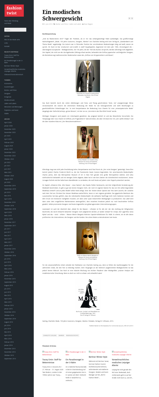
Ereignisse (7, 97)
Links (6, 43)
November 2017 (10, 222)
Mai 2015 (7, 295)
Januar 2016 (8, 275)
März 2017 (8, 242)
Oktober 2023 (9, 159)
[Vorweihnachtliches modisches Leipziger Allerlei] (122, 353)
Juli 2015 (7, 289)
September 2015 (10, 282)
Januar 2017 (8, 245)
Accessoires (8, 83)
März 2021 (8, 172)
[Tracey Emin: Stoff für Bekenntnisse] (53, 353)
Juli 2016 (7, 259)
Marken (61, 335)
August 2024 (8, 146)
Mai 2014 (7, 332)
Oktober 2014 (9, 315)
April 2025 (8, 139)
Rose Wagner (88, 24)
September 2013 (10, 359)
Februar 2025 (9, 142)
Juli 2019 (7, 192)
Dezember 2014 (9, 312)
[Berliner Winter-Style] (99, 352)
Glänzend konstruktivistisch (13, 74)
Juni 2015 (7, 292)
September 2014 (10, 319)
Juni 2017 (7, 232)
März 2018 (8, 215)
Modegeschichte (72, 335)
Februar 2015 (9, 305)
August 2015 (8, 285)
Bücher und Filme (10, 90)
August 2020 (8, 179)
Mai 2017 (7, 235)
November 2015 (10, 279)
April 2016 (8, 265)
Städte (6, 113)
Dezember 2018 (9, 202)
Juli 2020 (7, 182)
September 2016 (10, 255)
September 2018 (10, 209)
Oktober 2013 (9, 355)
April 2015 (8, 299)
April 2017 (8, 239)
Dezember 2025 (9, 129)
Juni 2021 (7, 169)
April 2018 (8, 212)
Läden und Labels (10, 103)
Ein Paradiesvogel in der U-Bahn (13, 62)
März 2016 (8, 269)
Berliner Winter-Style (11, 66)
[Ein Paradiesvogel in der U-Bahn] (76, 353)
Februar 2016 (9, 272)
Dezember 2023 (9, 152)
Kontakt (7, 46)
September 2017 (10, 226)
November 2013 (10, 352)
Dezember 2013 (9, 349)
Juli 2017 (7, 229)
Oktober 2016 (9, 252)
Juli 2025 (7, 136)
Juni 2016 (7, 262)
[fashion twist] (14, 10)
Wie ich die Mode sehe (12, 40)
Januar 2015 (8, 309)
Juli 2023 (7, 162)
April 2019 (8, 199)
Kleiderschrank (9, 100)
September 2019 (10, 189)
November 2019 (10, 186)
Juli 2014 (7, 325)
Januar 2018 (8, 219)
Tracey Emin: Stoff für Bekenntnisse (11, 56)
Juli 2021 (7, 166)
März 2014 (8, 339)
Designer (7, 93)
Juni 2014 (7, 329)
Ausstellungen (9, 87)
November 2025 (10, 132)
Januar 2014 (8, 345)
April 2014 (8, 335)
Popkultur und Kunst (11, 110)
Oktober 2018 (9, 206)
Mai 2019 (7, 196)
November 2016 (10, 249)
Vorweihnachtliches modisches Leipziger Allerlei (14, 70)
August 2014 (8, 322)
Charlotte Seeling (49, 335)
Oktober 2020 (9, 176)
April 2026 (8, 122)
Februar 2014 (9, 342)
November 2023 (10, 156)
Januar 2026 (8, 126)
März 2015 (8, 302)
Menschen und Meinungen (13, 107)
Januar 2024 (8, 149)
